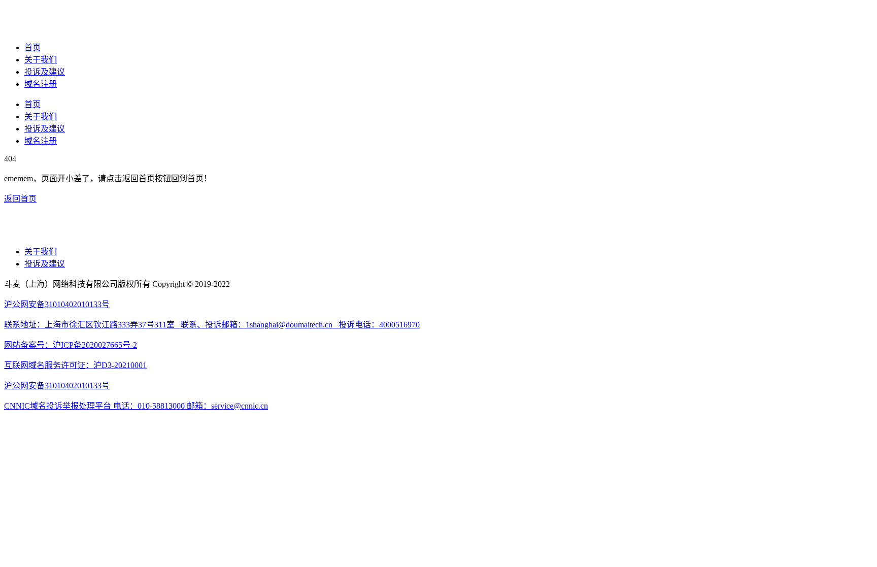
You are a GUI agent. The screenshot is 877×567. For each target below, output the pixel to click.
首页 (32, 47)
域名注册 (40, 84)
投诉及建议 (44, 72)
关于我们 (40, 59)
